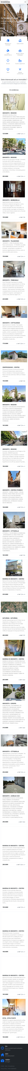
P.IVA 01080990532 (12, 1068)
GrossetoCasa (5, 2)
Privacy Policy (4, 1068)
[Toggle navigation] (25, 2)
